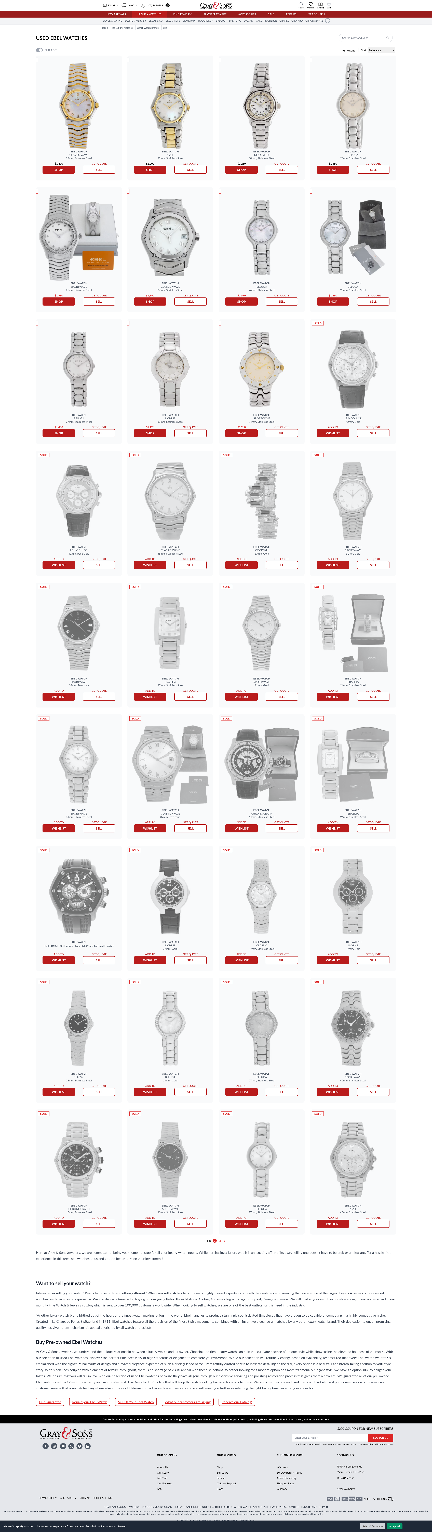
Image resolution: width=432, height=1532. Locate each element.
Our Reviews (164, 1483)
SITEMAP (84, 1498)
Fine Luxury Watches (122, 27)
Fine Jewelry (182, 14)
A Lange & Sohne (111, 20)
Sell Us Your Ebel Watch (136, 1401)
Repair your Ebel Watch (89, 1401)
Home (104, 28)
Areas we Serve (346, 1489)
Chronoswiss (314, 20)
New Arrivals (116, 14)
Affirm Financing (286, 1478)
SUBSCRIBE (380, 1437)
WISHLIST (333, 433)
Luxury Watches (149, 14)
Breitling (235, 20)
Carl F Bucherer (266, 20)
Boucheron (205, 20)
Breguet (221, 20)
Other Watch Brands (148, 27)
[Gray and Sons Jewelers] (216, 5)
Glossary (282, 1489)
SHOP (59, 169)
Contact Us (345, 1455)
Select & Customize (372, 1526)
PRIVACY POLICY (48, 1498)
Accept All (394, 1526)
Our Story (163, 1472)
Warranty (282, 1467)
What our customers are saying (188, 1401)
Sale (271, 14)
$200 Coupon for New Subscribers (365, 1428)
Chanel (284, 20)
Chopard (297, 20)
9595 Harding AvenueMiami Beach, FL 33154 (350, 1469)
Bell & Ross (173, 20)
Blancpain (189, 20)
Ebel (165, 27)
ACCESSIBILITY (68, 1498)
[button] (327, 20)
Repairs (291, 14)
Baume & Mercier (135, 20)
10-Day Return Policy (289, 1472)
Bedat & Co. (156, 20)
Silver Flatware (215, 14)
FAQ (159, 1489)
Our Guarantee (50, 1401)
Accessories (247, 14)
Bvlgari (248, 20)
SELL (99, 169)
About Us (162, 1467)
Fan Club (162, 1478)
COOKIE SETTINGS (103, 1498)
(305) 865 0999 (346, 1478)
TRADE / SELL (316, 14)
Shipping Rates (285, 1483)
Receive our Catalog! (237, 1401)
